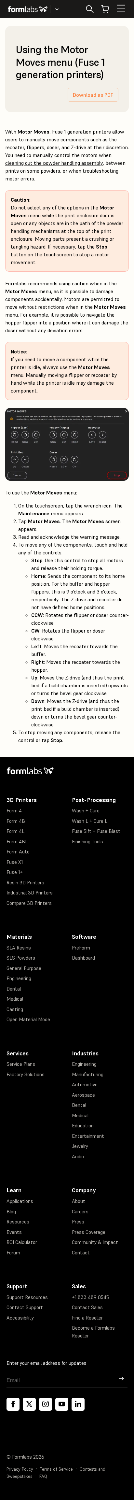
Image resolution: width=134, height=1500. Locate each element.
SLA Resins (19, 948)
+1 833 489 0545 (90, 1297)
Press (78, 1222)
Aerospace (83, 1095)
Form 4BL (17, 841)
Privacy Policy (20, 1469)
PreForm (81, 948)
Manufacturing (87, 1074)
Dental (14, 989)
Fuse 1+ (15, 872)
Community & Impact (95, 1242)
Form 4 (14, 810)
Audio (78, 1156)
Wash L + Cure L (89, 821)
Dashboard (83, 958)
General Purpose (24, 968)
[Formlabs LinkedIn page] (78, 1404)
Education (83, 1125)
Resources (18, 1222)
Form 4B (16, 821)
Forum (13, 1253)
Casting (15, 1009)
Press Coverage (88, 1232)
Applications (20, 1201)
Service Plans (21, 1064)
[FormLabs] (27, 9)
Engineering (19, 978)
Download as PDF (93, 95)
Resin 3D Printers (25, 882)
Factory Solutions (26, 1074)
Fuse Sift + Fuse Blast (96, 831)
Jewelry (80, 1146)
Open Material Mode (28, 1019)
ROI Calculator (22, 1242)
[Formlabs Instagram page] (45, 1404)
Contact (81, 1253)
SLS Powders (21, 958)
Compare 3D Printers (29, 903)
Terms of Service (56, 1469)
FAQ (43, 1476)
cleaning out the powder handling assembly (54, 163)
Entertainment (88, 1136)
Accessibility (20, 1318)
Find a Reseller (87, 1318)
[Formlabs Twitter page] (29, 1404)
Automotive (85, 1084)
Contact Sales (87, 1307)
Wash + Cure (86, 810)
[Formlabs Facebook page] (13, 1404)
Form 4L (15, 831)
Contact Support (25, 1307)
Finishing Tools (87, 841)
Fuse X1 (15, 862)
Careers (80, 1211)
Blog (11, 1211)
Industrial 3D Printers (30, 893)
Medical (15, 999)
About (78, 1201)
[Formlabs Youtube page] (61, 1404)
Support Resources (27, 1297)
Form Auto (18, 852)
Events (14, 1232)
